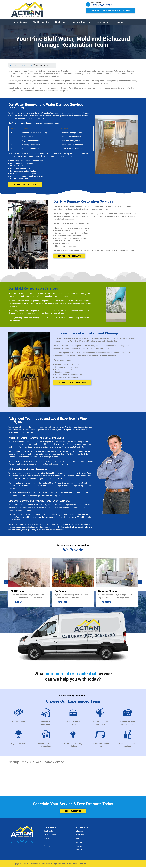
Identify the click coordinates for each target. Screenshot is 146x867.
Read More (106, 602)
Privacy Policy (72, 864)
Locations (79, 842)
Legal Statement (59, 864)
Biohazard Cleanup (81, 22)
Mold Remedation (41, 22)
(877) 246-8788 (101, 5)
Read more (19, 602)
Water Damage (20, 22)
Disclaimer (82, 864)
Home (14, 65)
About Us (79, 831)
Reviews (46, 838)
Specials (47, 846)
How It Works (48, 831)
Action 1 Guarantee (50, 835)
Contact (120, 22)
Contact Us (80, 835)
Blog (78, 838)
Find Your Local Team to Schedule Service (110, 11)
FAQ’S (46, 842)
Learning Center (103, 22)
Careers (79, 846)
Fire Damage (61, 22)
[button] (6, 582)
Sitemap (79, 850)
